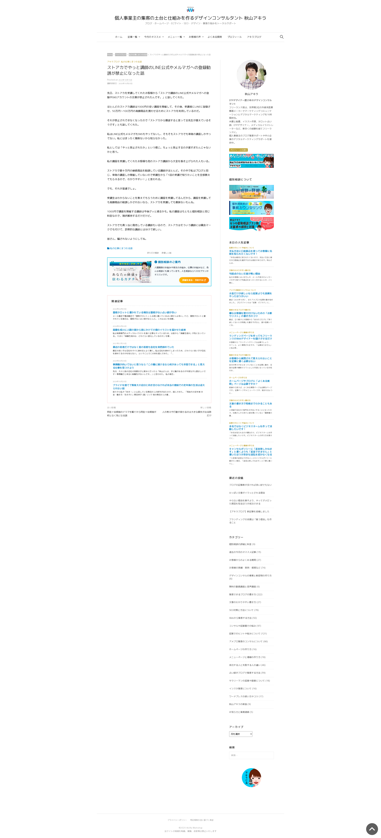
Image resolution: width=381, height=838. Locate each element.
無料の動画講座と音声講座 (242, 586)
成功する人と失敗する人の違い (244, 665)
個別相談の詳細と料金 (240, 544)
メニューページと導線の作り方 (244, 657)
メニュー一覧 (175, 36)
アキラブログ (254, 36)
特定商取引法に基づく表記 (201, 820)
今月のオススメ (152, 36)
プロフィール (234, 36)
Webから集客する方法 (240, 618)
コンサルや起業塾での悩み (242, 625)
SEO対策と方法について (241, 610)
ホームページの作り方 (240, 649)
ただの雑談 (154, 252)
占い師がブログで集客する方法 (244, 672)
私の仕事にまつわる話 (121, 248)
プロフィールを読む (238, 150)
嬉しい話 (167, 252)
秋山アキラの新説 (238, 704)
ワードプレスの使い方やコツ (243, 696)
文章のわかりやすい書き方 (242, 602)
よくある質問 (215, 36)
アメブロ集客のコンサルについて (246, 641)
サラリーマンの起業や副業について (247, 680)
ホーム (118, 36)
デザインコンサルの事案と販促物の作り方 (250, 575)
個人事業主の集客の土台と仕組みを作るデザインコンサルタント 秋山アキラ (190, 18)
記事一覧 (132, 36)
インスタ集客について (240, 688)
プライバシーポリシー (177, 820)
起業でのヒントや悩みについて (244, 633)
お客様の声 (195, 36)
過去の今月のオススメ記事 (242, 552)
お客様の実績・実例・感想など (244, 567)
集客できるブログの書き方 (242, 594)
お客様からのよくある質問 (242, 560)
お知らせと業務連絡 (239, 712)
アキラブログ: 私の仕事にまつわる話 (124, 61)
